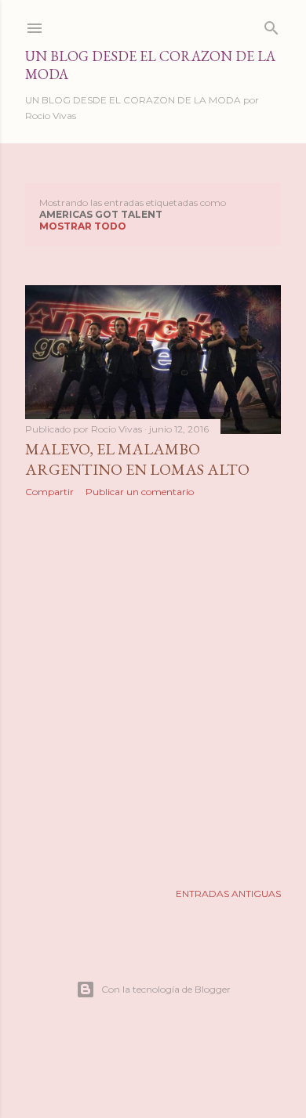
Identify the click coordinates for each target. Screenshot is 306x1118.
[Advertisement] (153, 689)
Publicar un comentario (140, 491)
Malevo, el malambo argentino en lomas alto (137, 459)
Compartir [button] (49, 491)
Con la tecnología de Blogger (166, 989)
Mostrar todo (82, 226)
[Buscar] (271, 24)
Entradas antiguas (228, 893)
